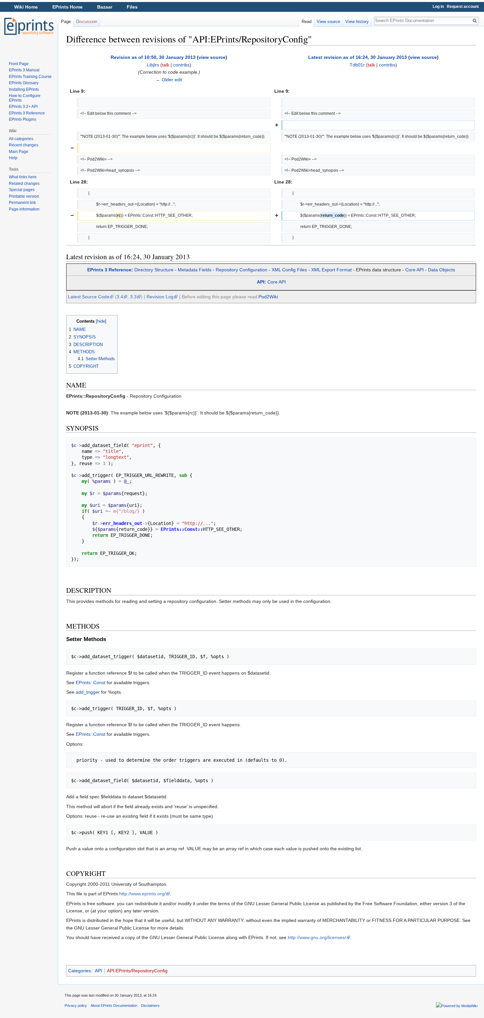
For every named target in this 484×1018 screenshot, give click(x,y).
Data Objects (441, 269)
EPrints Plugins (22, 119)
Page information (24, 209)
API (260, 282)
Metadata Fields (194, 269)
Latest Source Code (88, 296)
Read (306, 21)
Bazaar (104, 7)
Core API (414, 269)
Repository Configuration (241, 269)
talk (165, 64)
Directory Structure (154, 269)
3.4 (120, 296)
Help (13, 158)
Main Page (18, 151)
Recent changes (23, 145)
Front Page (19, 64)
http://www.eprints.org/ (142, 893)
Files (132, 7)
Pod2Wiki (268, 296)
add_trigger (88, 692)
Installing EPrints (24, 89)
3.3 (133, 296)
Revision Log (160, 296)
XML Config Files (289, 269)
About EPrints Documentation (114, 1005)
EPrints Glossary (24, 83)
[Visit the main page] (29, 26)
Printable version (24, 196)
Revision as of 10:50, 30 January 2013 (153, 57)
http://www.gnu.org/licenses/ (317, 937)
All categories (21, 139)
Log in (438, 6)
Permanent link (22, 202)
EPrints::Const (90, 682)
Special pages (22, 189)
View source (328, 21)
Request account (463, 6)
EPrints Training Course (30, 76)
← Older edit (169, 79)
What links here (23, 177)
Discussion (86, 21)
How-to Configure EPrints (24, 98)
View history (357, 21)
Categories (79, 970)
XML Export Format (331, 269)
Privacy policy (76, 1005)
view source (212, 57)
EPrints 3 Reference (109, 269)
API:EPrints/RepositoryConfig (137, 970)
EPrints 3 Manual (24, 70)
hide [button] (101, 321)
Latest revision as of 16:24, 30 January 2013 (357, 57)
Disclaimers (150, 1005)
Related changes (24, 183)
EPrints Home (67, 7)
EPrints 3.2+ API (23, 106)
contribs (181, 64)
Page (66, 21)
